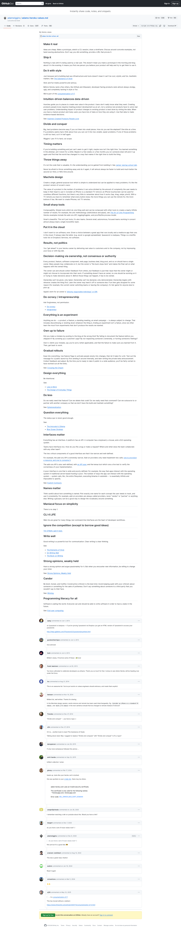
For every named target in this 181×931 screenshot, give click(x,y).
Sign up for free (48, 915)
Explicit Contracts (54, 483)
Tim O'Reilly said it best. (53, 531)
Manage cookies (108, 925)
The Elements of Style (55, 550)
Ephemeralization (54, 407)
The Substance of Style (63, 79)
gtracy (49, 770)
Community (87, 925)
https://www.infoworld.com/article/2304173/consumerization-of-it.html (71, 905)
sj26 (48, 892)
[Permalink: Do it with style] (42, 70)
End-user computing (55, 611)
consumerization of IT (66, 94)
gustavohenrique (53, 640)
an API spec (82, 464)
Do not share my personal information (126, 925)
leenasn (50, 694)
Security (74, 925)
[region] (90, 327)
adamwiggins (14, 18)
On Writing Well (53, 553)
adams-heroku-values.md (35, 18)
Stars (34, 26)
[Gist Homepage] (8, 3)
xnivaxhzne (51, 879)
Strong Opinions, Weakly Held (59, 573)
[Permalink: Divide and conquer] (42, 123)
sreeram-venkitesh (54, 853)
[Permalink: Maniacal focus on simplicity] (42, 503)
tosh (48, 653)
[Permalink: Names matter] (42, 488)
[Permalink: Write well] (42, 536)
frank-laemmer (52, 666)
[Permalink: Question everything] (42, 412)
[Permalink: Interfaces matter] (42, 434)
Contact (99, 925)
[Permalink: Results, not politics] (42, 242)
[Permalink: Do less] (42, 395)
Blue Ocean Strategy (55, 429)
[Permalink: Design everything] (42, 373)
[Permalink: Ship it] (42, 57)
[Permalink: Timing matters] (42, 143)
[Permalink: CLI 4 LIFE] (42, 514)
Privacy (68, 925)
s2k (48, 727)
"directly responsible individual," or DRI (82, 292)
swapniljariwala (53, 810)
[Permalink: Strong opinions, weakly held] (42, 561)
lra (48, 681)
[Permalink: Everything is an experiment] (42, 314)
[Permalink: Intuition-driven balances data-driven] (42, 98)
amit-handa (51, 757)
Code (8, 26)
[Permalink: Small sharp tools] (42, 204)
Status (81, 925)
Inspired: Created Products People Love (63, 119)
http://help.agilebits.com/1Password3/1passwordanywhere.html (68, 631)
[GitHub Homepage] (45, 925)
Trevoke (50, 714)
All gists (48, 3)
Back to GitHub (58, 3)
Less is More (52, 387)
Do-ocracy (51, 307)
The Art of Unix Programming (122, 213)
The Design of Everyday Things (59, 390)
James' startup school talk (126, 165)
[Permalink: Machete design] (42, 177)
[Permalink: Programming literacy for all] (42, 598)
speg (49, 621)
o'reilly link (67, 779)
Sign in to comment (106, 915)
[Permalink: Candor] (42, 578)
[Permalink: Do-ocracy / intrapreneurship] (42, 297)
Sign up (175, 3)
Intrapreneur (51, 309)
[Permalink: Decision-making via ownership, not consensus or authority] (42, 256)
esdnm (49, 866)
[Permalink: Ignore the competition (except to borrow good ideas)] (42, 525)
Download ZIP (172, 26)
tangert (49, 823)
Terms (62, 925)
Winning (50, 593)
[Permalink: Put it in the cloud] (42, 227)
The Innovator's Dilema (56, 426)
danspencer (51, 744)
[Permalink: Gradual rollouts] (42, 350)
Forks (48, 26)
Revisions (20, 26)
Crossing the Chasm (55, 368)
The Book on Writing (55, 556)
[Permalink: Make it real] (42, 44)
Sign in (167, 3)
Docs (94, 925)
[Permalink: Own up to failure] (42, 330)
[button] (160, 25)
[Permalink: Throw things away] (42, 159)
